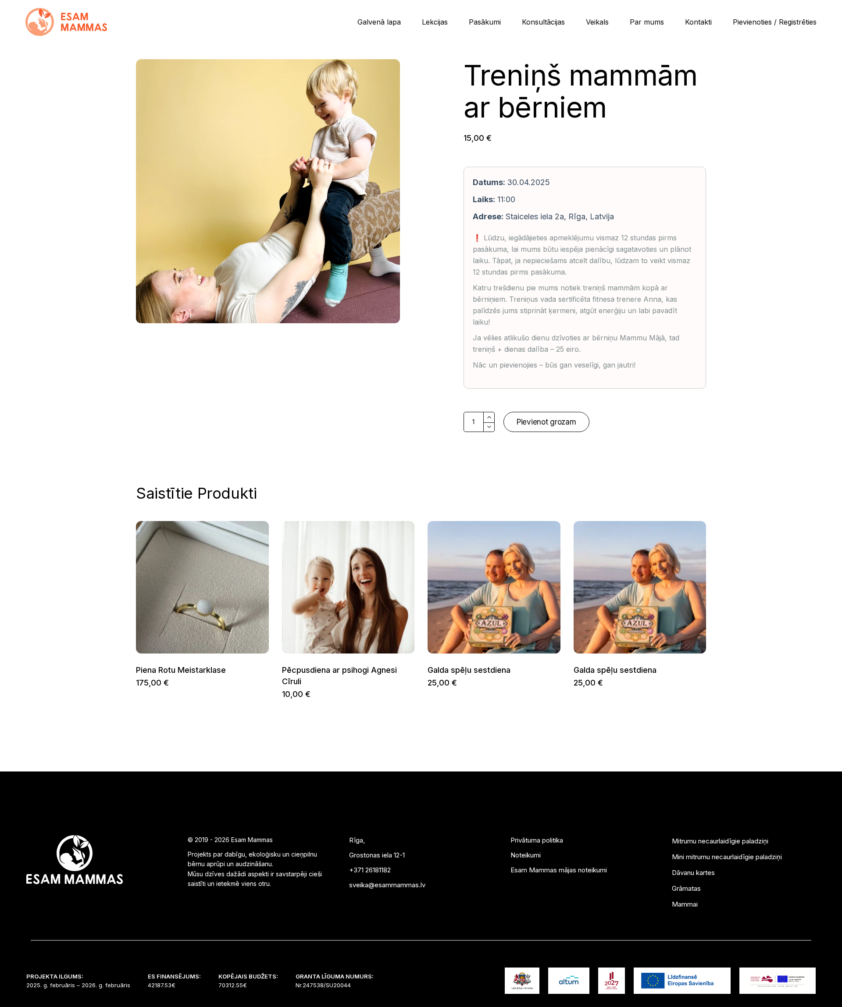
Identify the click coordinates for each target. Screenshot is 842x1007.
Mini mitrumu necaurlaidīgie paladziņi (727, 857)
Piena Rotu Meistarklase (181, 670)
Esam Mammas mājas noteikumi (558, 870)
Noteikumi (525, 855)
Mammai (685, 904)
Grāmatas (686, 888)
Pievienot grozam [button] (136, 682)
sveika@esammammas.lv (387, 885)
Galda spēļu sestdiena (469, 670)
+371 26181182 (370, 870)
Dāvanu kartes (693, 872)
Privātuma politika (536, 840)
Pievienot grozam (546, 422)
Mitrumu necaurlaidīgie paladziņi (720, 841)
